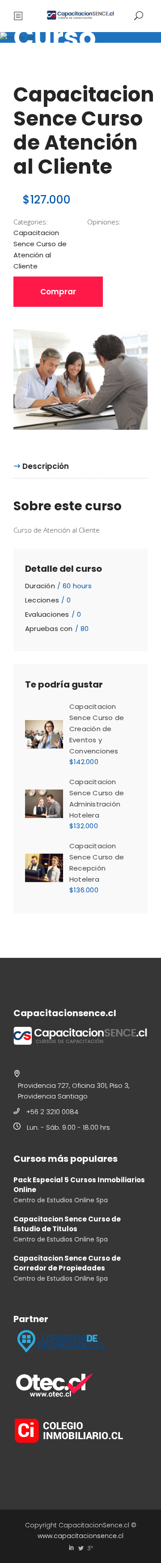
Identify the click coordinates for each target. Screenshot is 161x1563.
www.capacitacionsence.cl (80, 1535)
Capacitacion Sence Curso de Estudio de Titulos (67, 1223)
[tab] (45, 466)
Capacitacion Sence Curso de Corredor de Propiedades (67, 1263)
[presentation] (41, 466)
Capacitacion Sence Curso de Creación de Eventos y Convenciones (96, 729)
